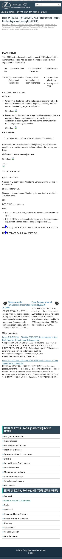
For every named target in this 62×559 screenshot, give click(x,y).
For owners (9, 485)
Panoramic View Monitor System (42, 27)
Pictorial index (10, 441)
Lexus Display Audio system (17, 463)
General (8, 496)
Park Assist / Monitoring (20, 27)
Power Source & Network (16, 518)
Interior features (11, 467)
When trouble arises (13, 476)
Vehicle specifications (14, 481)
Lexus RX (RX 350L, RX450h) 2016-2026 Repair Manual (22, 25)
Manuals (4, 12)
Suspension (9, 527)
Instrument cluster (12, 450)
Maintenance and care (14, 472)
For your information (13, 436)
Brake (7, 505)
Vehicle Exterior (11, 532)
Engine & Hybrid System (15, 514)
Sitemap (36, 12)
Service (20, 12)
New (26, 12)
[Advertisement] (31, 41)
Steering (8, 523)
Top (30, 12)
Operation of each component (18, 454)
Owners (12, 12)
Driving (7, 459)
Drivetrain (8, 509)
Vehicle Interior (11, 536)
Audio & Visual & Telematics (17, 500)
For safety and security (15, 445)
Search (43, 12)
